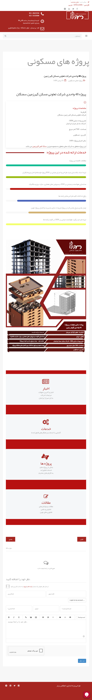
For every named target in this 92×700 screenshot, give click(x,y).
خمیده (13, 617)
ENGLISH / (79, 5)
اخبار (46, 388)
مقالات (46, 502)
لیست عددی (48, 617)
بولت (53, 617)
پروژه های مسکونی (75, 80)
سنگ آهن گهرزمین (39, 146)
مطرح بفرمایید (75, 2)
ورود (24, 586)
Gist (70, 617)
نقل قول (60, 617)
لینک (26, 617)
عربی (70, 5)
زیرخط (18, 617)
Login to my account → (77, 600)
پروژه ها (46, 463)
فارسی (86, 5)
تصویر (31, 617)
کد (65, 617)
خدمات (46, 428)
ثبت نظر (82, 661)
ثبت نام (30, 586)
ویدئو (36, 617)
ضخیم (8, 617)
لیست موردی (43, 617)
